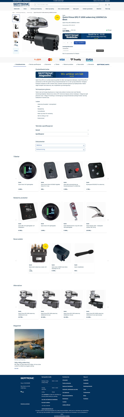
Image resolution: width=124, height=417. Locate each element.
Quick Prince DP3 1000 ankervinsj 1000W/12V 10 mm (49, 314)
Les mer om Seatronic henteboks (50, 399)
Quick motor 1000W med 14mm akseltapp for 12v (59, 268)
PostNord (85, 398)
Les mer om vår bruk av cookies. (62, 416)
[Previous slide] (21, 34)
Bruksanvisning (40, 149)
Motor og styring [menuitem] (50, 8)
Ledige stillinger (66, 405)
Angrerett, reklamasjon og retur (70, 389)
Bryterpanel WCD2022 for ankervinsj (95, 184)
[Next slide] (61, 34)
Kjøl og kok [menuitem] (76, 8)
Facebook (85, 380)
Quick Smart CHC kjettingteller (25, 184)
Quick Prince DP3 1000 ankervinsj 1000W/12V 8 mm (26, 314)
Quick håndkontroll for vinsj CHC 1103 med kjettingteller (73, 226)
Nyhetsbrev (65, 398)
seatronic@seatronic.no (47, 408)
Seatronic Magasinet (17, 0)
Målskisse (39, 145)
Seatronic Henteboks (68, 386)
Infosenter (107, 0)
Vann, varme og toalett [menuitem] (63, 8)
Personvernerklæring (68, 395)
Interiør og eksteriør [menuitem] (88, 8)
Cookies (64, 401)
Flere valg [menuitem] (107, 8)
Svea (84, 389)
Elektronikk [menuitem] (17, 8)
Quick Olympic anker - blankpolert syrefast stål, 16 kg (94, 226)
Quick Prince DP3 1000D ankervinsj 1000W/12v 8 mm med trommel (94, 314)
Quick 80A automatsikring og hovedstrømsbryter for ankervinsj (72, 185)
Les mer (16, 368)
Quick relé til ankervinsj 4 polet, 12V (38, 267)
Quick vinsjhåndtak (79, 267)
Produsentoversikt (26, 0)
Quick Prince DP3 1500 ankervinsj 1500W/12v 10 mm (72, 314)
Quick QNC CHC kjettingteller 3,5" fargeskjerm (26, 226)
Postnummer (65, 48)
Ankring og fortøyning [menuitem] (36, 8)
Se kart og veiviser (25, 404)
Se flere (16, 50)
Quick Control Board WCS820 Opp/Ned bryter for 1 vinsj (50, 185)
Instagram (85, 383)
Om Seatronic (66, 392)
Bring (84, 395)
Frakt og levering (67, 383)
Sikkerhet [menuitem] (99, 8)
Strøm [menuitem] (25, 8)
